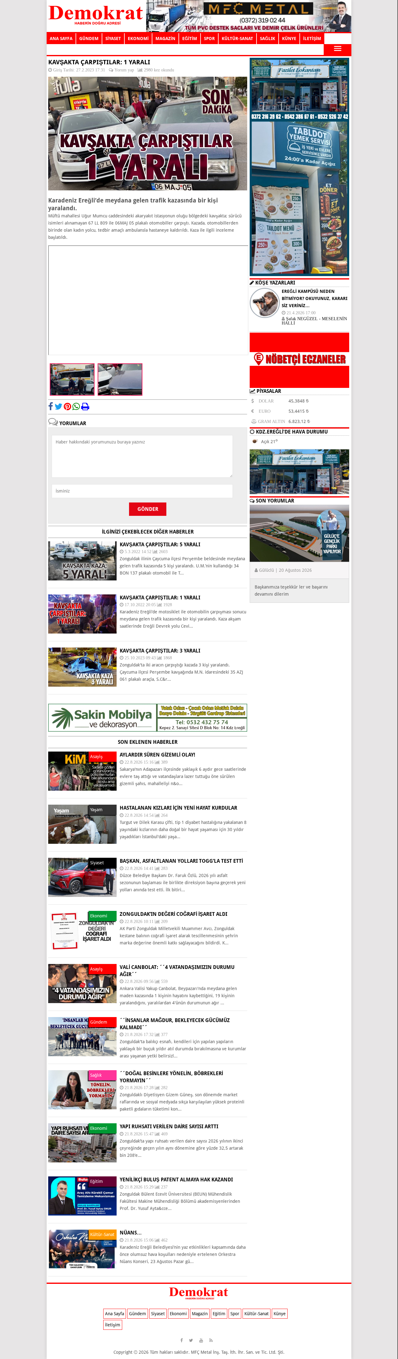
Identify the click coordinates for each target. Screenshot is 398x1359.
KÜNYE (289, 38)
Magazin (200, 1313)
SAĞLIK (267, 38)
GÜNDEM (89, 38)
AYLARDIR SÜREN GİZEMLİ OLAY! (157, 755)
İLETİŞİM (312, 38)
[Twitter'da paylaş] (58, 406)
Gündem (137, 1313)
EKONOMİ (138, 38)
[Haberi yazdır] (85, 406)
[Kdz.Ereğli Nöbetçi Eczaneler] (299, 382)
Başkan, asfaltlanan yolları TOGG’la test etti (181, 861)
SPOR (209, 38)
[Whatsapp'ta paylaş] (76, 406)
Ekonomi (178, 1313)
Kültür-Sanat (256, 1313)
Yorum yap (124, 70)
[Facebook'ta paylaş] (50, 406)
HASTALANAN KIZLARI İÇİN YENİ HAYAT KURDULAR (178, 808)
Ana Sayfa (114, 1313)
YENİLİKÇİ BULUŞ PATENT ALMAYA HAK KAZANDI (176, 1180)
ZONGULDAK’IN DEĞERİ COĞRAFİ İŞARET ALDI (173, 914)
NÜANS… (131, 1233)
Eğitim (219, 1313)
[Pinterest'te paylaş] (67, 406)
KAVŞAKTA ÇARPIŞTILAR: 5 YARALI (160, 545)
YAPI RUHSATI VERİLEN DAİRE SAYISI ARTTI (169, 1126)
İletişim (112, 1324)
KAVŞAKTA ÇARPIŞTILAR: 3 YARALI (160, 651)
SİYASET (113, 38)
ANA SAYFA (61, 38)
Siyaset (158, 1313)
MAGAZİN (165, 38)
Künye (280, 1313)
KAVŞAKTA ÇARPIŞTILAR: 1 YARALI (160, 598)
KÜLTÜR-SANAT (237, 38)
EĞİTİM (189, 38)
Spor (234, 1313)
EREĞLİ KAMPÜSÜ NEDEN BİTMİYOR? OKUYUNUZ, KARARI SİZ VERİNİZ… (314, 298)
